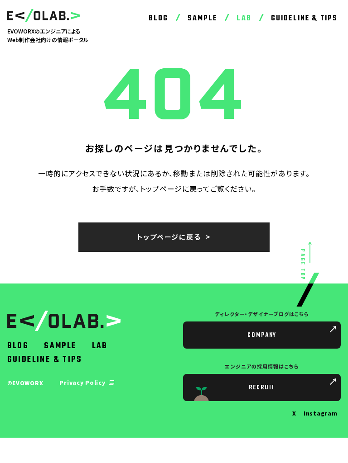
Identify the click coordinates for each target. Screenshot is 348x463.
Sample (202, 18)
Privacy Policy (83, 382)
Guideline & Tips (304, 18)
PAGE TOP (302, 265)
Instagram (320, 413)
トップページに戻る (169, 236)
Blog (159, 18)
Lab (244, 18)
